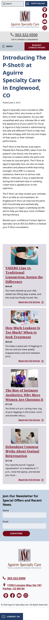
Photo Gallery (38, 3)
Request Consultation (37, 46)
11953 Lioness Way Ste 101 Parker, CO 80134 (22, 586)
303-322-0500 (26, 34)
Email (5, 521)
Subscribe (16, 533)
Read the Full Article (29, 302)
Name (6, 510)
